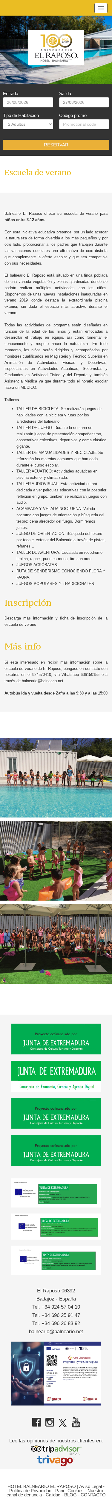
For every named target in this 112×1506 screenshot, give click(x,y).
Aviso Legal (90, 1486)
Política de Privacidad (30, 1490)
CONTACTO (93, 1494)
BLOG (70, 1494)
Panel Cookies (69, 1490)
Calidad (53, 1494)
